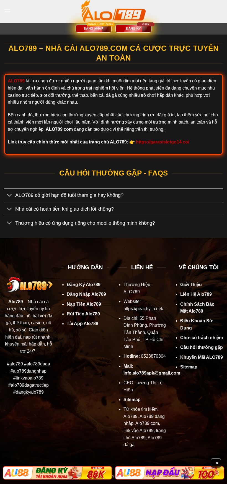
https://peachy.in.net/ (143, 308)
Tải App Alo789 (82, 323)
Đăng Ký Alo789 (83, 284)
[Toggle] (9, 196)
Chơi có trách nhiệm (201, 337)
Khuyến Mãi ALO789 (201, 357)
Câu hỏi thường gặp (201, 347)
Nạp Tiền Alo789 (84, 304)
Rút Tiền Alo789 (83, 314)
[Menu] (7, 11)
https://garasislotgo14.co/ (162, 142)
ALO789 (131, 291)
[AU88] (57, 473)
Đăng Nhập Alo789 (86, 294)
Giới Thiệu (191, 284)
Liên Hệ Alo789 (196, 294)
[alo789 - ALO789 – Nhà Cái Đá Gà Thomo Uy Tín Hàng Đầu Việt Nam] (113, 11)
